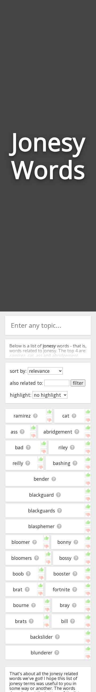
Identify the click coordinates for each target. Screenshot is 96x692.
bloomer (20, 542)
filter (78, 383)
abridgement (57, 431)
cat (65, 415)
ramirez (22, 415)
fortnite (61, 589)
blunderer (41, 652)
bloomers (21, 558)
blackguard (41, 495)
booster (61, 573)
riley (63, 447)
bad (19, 447)
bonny (64, 542)
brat (17, 589)
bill (64, 621)
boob (18, 573)
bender (41, 479)
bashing (61, 463)
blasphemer (41, 526)
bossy (65, 558)
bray (65, 605)
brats (21, 621)
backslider (41, 637)
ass (14, 431)
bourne (21, 605)
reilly (18, 463)
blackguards (41, 510)
